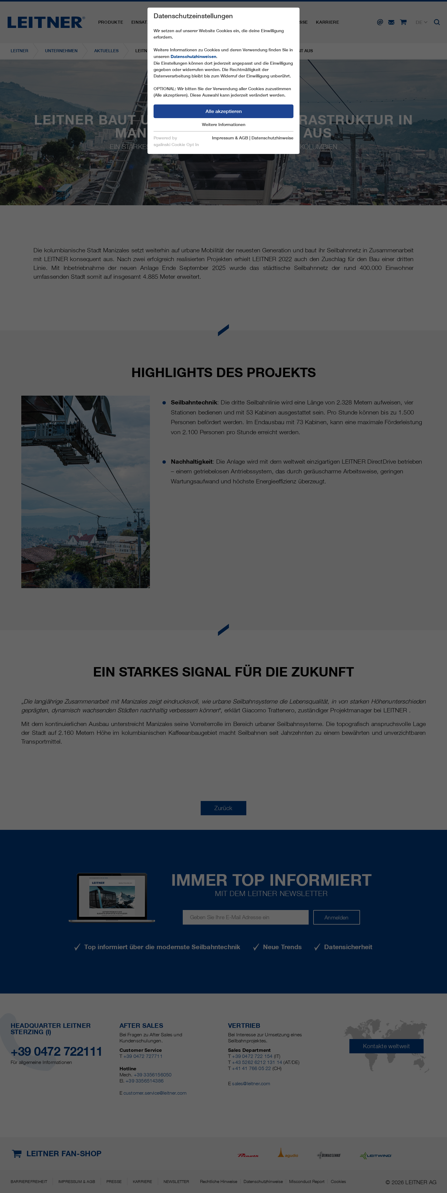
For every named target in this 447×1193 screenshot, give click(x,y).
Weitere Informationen (223, 124)
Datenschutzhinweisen (193, 56)
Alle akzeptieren (224, 111)
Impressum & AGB (230, 137)
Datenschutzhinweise (272, 137)
